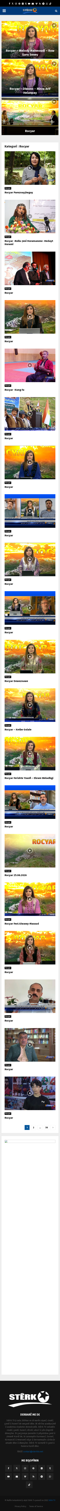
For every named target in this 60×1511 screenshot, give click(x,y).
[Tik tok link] (50, 4)
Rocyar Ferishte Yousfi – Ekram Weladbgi (29, 778)
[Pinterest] (19, 4)
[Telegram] (43, 4)
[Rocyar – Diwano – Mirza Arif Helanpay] (30, 78)
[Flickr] (23, 4)
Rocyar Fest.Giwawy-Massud (22, 923)
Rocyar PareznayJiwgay (19, 192)
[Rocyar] (30, 116)
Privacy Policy (20, 1506)
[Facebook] (9, 4)
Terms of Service (36, 1506)
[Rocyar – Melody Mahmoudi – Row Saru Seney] (30, 40)
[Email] (33, 4)
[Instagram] (16, 4)
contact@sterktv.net (33, 1451)
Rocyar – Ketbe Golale (18, 729)
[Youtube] (29, 4)
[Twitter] (13, 4)
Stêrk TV (51, 1500)
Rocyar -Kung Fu (14, 389)
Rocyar (30, 131)
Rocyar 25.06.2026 (16, 875)
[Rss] (40, 4)
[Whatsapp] (47, 4)
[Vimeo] (36, 4)
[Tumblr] (25, 4)
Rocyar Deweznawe (16, 681)
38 (46, 1127)
